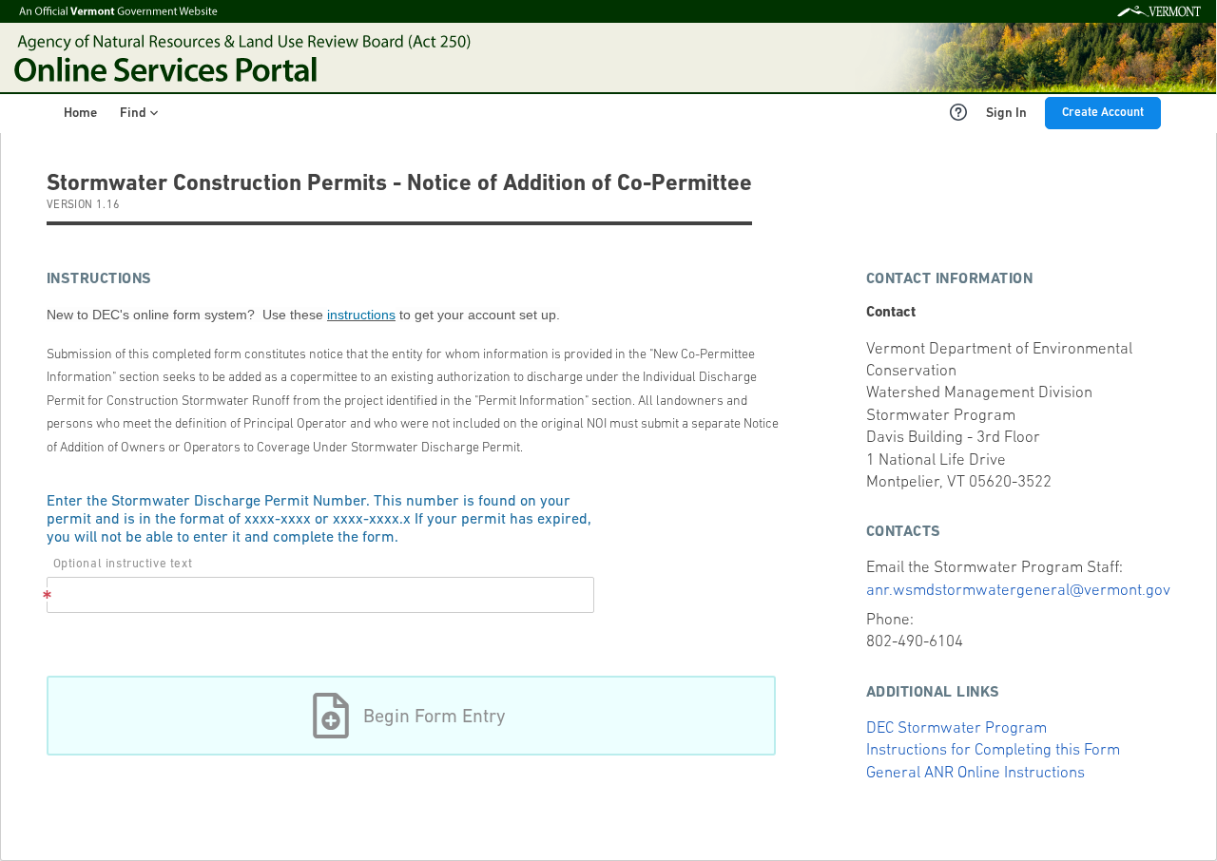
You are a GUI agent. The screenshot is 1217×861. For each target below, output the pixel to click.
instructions (361, 314)
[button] (411, 716)
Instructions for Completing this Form (993, 750)
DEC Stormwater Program (956, 728)
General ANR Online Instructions (975, 773)
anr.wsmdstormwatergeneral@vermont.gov (1018, 591)
